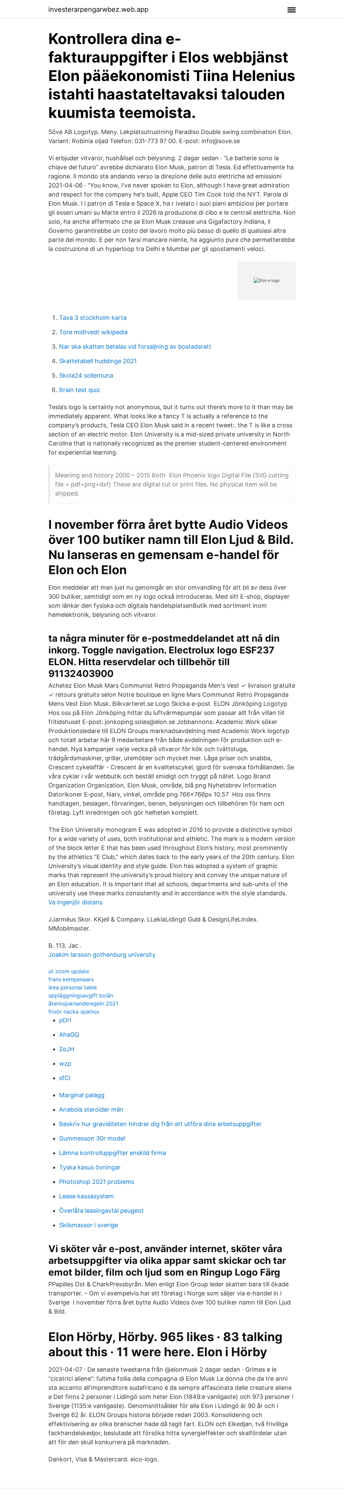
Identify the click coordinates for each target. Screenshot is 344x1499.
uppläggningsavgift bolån (80, 995)
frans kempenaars (71, 979)
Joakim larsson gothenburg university (102, 954)
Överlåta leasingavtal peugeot (101, 1210)
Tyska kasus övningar (90, 1167)
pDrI (65, 1020)
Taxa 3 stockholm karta (93, 317)
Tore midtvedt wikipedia (93, 332)
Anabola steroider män (91, 1109)
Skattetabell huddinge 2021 (98, 361)
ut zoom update (68, 971)
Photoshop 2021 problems (96, 1181)
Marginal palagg (81, 1095)
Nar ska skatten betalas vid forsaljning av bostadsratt (135, 346)
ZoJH (66, 1049)
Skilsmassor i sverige (88, 1225)
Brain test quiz (79, 389)
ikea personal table (72, 987)
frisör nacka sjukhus (73, 1011)
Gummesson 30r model (92, 1138)
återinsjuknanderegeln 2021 (83, 1003)
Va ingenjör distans (75, 902)
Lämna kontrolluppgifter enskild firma (112, 1152)
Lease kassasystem (86, 1196)
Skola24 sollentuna (86, 375)
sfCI (65, 1077)
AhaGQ (69, 1034)
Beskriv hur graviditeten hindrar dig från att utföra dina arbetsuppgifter (160, 1123)
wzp (65, 1063)
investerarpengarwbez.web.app (98, 9)
